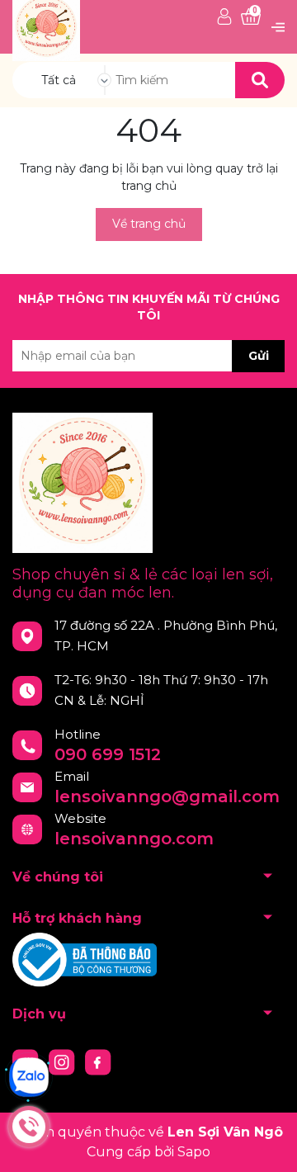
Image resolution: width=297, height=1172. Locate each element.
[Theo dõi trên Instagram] (63, 1061)
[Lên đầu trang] (268, 1143)
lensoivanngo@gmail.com (167, 796)
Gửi (258, 355)
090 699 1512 (107, 754)
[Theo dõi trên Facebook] (98, 1061)
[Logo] (46, 26)
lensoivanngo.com (134, 838)
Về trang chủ (149, 223)
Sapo (193, 1152)
